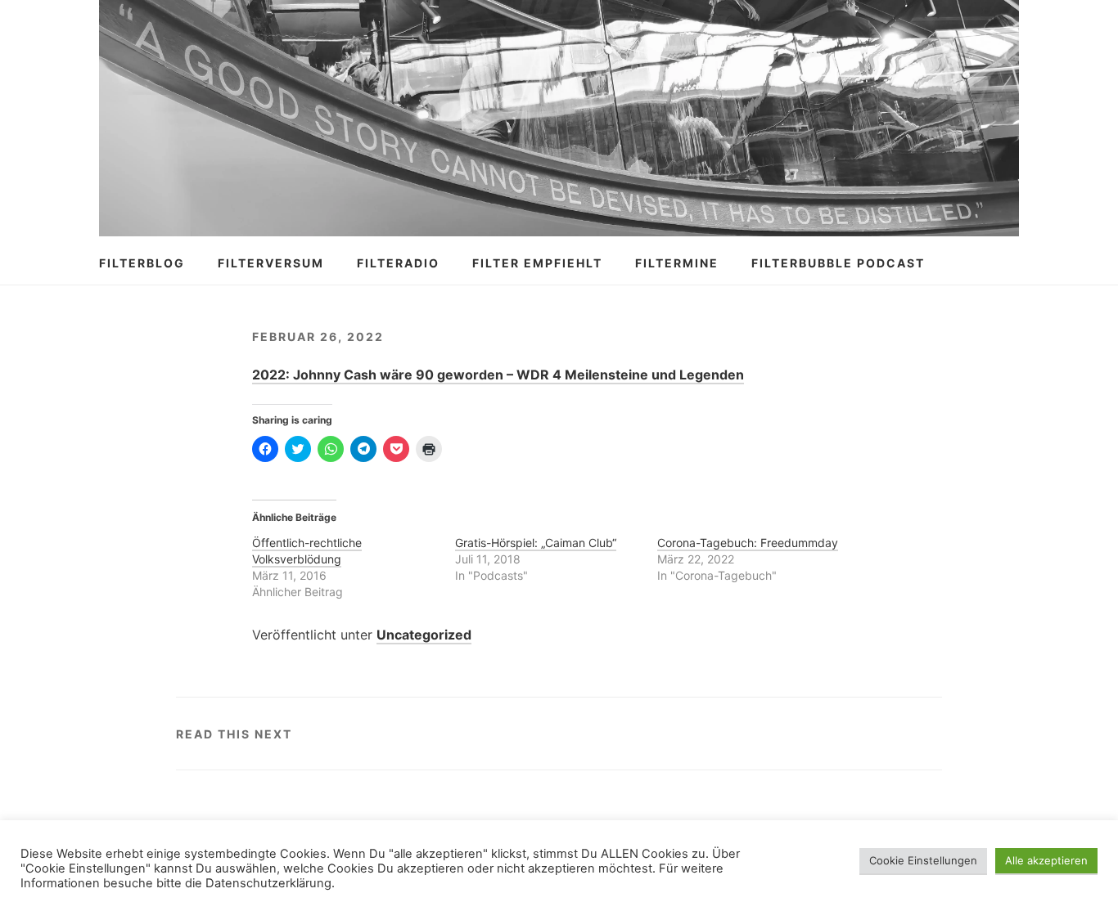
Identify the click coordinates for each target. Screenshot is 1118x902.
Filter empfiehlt (537, 263)
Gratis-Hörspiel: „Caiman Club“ (535, 543)
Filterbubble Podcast (838, 263)
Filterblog (142, 263)
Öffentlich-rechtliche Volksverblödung (307, 551)
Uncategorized (423, 634)
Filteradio (398, 263)
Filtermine (677, 263)
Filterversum (271, 263)
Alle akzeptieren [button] (1046, 860)
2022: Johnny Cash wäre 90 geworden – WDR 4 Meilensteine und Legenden (498, 374)
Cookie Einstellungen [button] (923, 860)
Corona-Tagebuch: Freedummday (747, 543)
